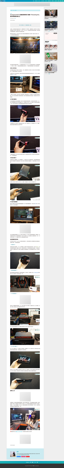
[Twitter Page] (37, 462)
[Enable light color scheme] (61, 1)
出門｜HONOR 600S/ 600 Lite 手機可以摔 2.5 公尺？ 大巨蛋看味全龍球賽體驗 (50, 72)
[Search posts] (62, 1)
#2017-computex (12, 20)
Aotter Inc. (37, 465)
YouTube (28, 456)
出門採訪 (15, 10)
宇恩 (15, 18)
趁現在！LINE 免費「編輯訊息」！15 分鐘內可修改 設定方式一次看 (51, 61)
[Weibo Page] (35, 462)
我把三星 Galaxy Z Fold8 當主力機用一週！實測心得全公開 (51, 18)
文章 (13, 10)
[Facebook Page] (30, 462)
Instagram (23, 456)
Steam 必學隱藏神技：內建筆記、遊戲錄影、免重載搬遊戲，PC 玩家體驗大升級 (51, 29)
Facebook (19, 456)
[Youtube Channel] (32, 462)
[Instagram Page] (34, 462)
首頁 (11, 10)
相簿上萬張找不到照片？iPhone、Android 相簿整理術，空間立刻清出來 (51, 49)
